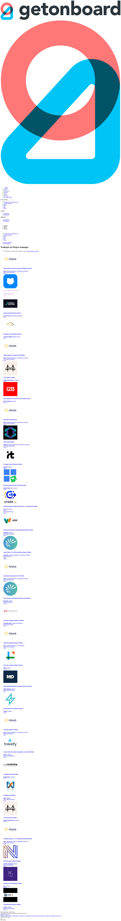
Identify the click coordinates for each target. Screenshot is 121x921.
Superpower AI (14, 202)
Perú (6, 194)
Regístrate (3, 217)
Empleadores (6, 213)
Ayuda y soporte (8, 915)
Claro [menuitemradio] (5, 227)
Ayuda (4, 208)
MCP (4, 207)
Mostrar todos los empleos (33, 251)
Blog (57, 915)
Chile (6, 189)
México (6, 192)
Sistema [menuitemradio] (5, 225)
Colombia (7, 191)
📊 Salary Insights (7, 203)
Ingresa (2, 211)
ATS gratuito (15, 915)
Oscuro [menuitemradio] (5, 228)
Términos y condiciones (50, 915)
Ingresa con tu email (5, 914)
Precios (5, 204)
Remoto (6, 195)
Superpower (21, 915)
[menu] (1, 231)
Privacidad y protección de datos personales (34, 915)
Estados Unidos (8, 197)
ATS (4, 206)
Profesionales (6, 214)
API (60, 915)
